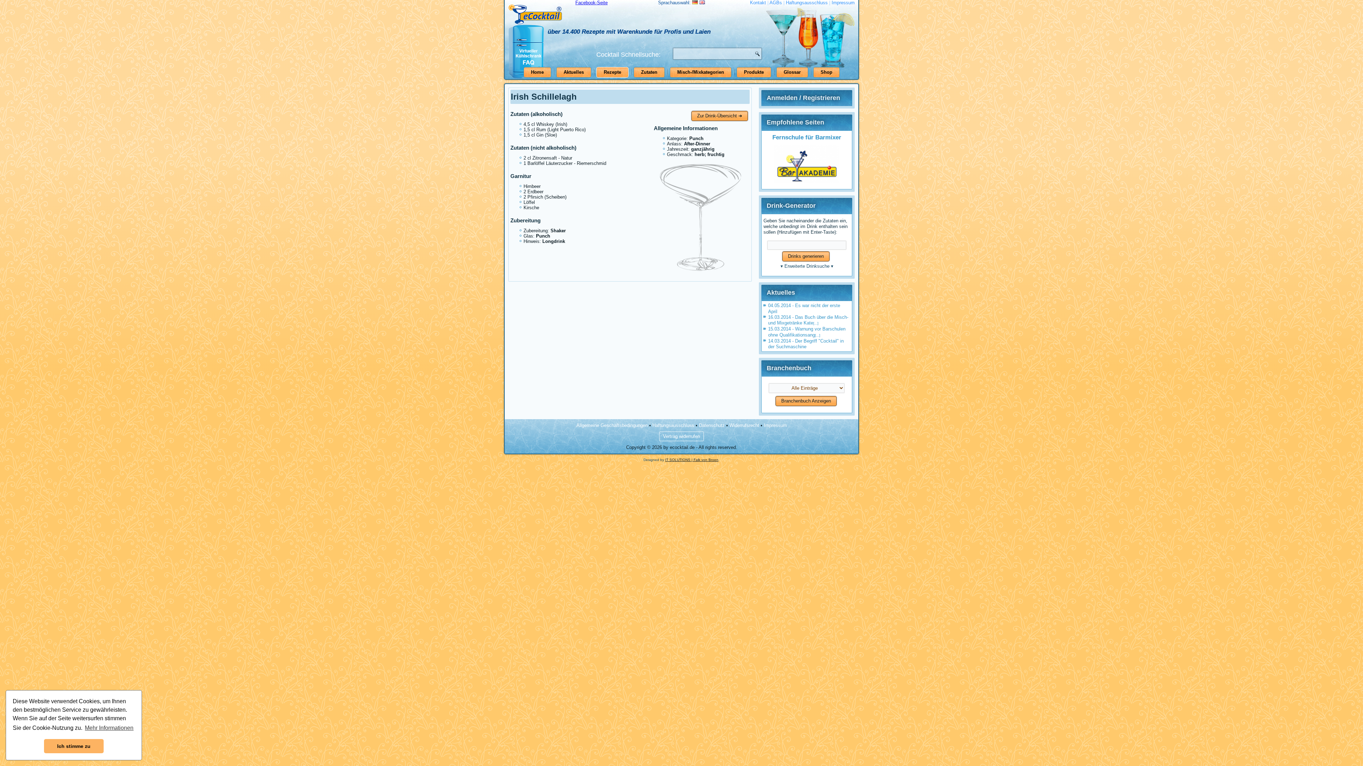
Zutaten (649, 72)
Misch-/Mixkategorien (700, 72)
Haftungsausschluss (807, 2)
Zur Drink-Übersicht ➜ (719, 115)
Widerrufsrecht (744, 425)
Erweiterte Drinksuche (807, 266)
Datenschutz (712, 425)
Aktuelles (574, 72)
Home (537, 72)
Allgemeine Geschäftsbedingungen (612, 425)
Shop (826, 72)
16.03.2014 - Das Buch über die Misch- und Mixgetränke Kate (808, 320)
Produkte (754, 72)
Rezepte (612, 72)
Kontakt (758, 2)
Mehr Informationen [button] (109, 728)
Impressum (843, 2)
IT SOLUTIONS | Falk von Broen (691, 460)
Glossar (792, 72)
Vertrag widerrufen (681, 436)
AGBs (776, 2)
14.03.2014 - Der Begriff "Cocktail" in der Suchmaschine (806, 343)
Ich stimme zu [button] (74, 746)
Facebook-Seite (591, 2)
